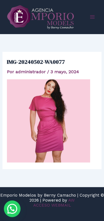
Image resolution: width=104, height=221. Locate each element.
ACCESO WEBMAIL (52, 205)
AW (71, 200)
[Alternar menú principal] (92, 17)
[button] (12, 208)
